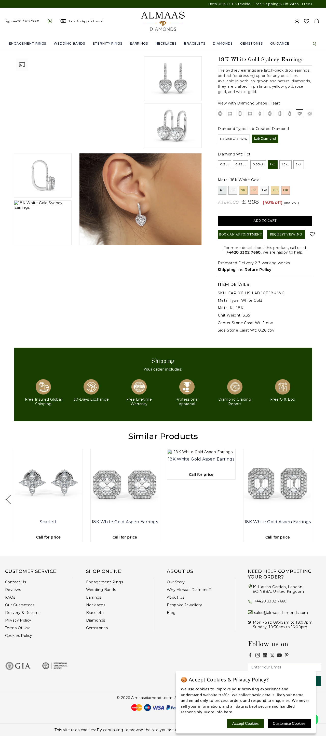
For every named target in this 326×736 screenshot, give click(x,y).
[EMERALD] (240, 113)
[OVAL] (270, 113)
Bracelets (194, 43)
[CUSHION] (309, 113)
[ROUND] (220, 113)
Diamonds (223, 43)
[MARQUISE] (260, 113)
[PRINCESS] (230, 113)
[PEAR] (289, 113)
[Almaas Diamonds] (163, 21)
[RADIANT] (279, 113)
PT (222, 190)
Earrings (139, 43)
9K (233, 190)
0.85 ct (258, 164)
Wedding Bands (69, 43)
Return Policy (257, 269)
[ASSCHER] (250, 113)
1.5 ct (285, 164)
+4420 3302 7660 (244, 252)
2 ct (299, 164)
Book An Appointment (240, 234)
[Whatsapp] (50, 21)
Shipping (226, 269)
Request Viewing (286, 234)
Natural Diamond (234, 138)
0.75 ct (240, 164)
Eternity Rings (107, 43)
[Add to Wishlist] (310, 234)
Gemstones (251, 43)
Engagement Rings (27, 43)
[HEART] (299, 113)
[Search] (314, 43)
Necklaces (166, 43)
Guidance (279, 43)
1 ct (272, 164)
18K (264, 190)
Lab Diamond (265, 138)
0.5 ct (224, 164)
